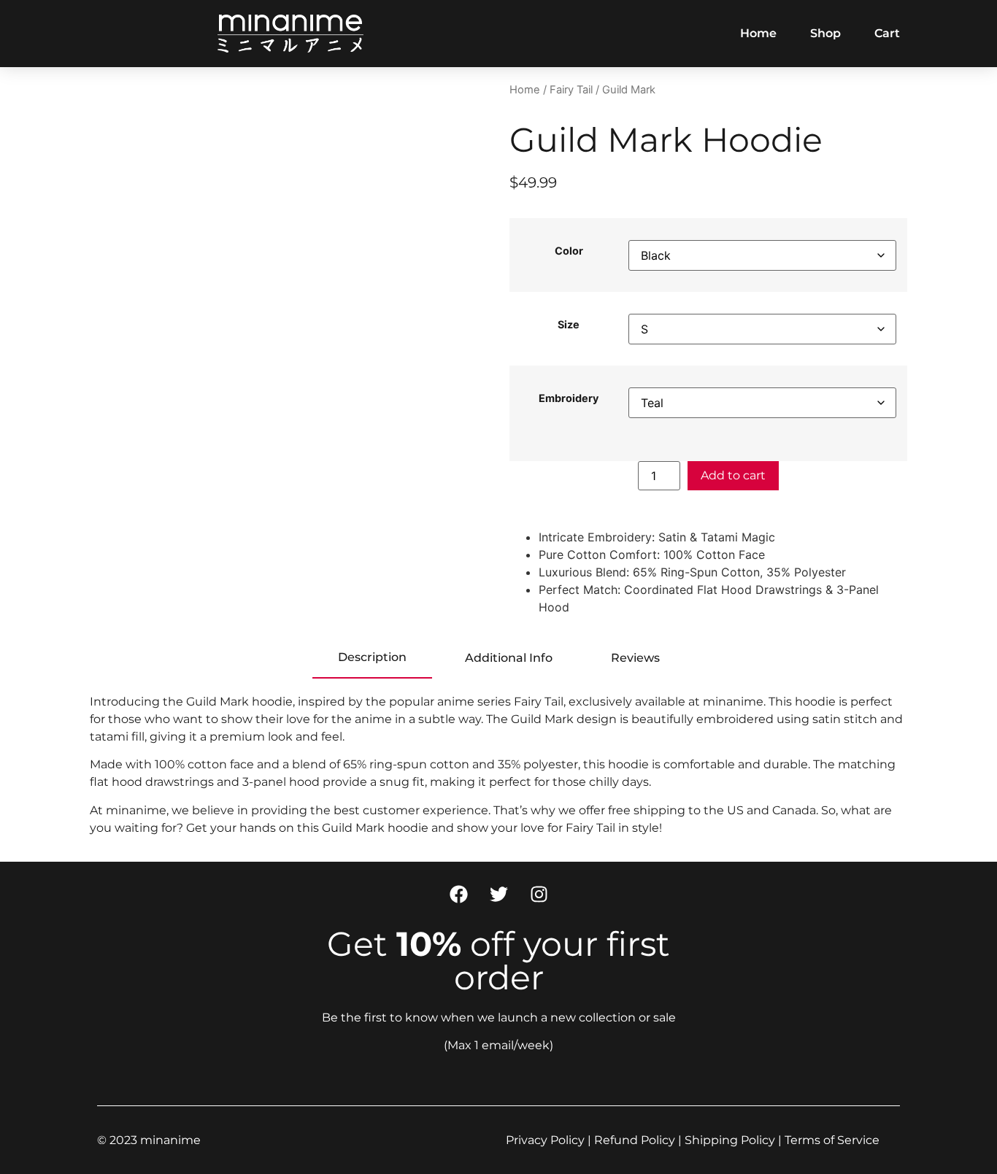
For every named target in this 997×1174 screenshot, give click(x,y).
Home (758, 33)
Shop (825, 33)
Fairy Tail (571, 89)
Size (569, 325)
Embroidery (568, 398)
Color (569, 251)
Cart (887, 33)
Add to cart (733, 475)
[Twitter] (498, 894)
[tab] (372, 658)
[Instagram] (538, 894)
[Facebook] (458, 894)
